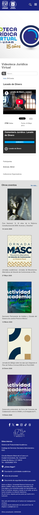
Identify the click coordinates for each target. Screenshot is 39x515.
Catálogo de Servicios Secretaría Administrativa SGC (18, 449)
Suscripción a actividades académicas (17, 471)
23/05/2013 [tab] (19, 142)
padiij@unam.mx (13, 507)
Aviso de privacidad (11, 476)
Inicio (5, 78)
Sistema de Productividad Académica (14, 444)
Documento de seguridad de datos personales (20, 480)
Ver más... (34, 185)
